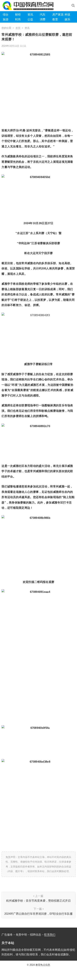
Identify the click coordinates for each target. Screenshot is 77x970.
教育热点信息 (43, 964)
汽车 (42, 14)
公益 (30, 19)
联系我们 (49, 934)
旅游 (5, 19)
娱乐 (67, 19)
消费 (42, 19)
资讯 (30, 14)
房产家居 (58, 14)
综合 (5, 14)
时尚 (18, 19)
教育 (55, 19)
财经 (18, 14)
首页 (18, 28)
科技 (67, 14)
